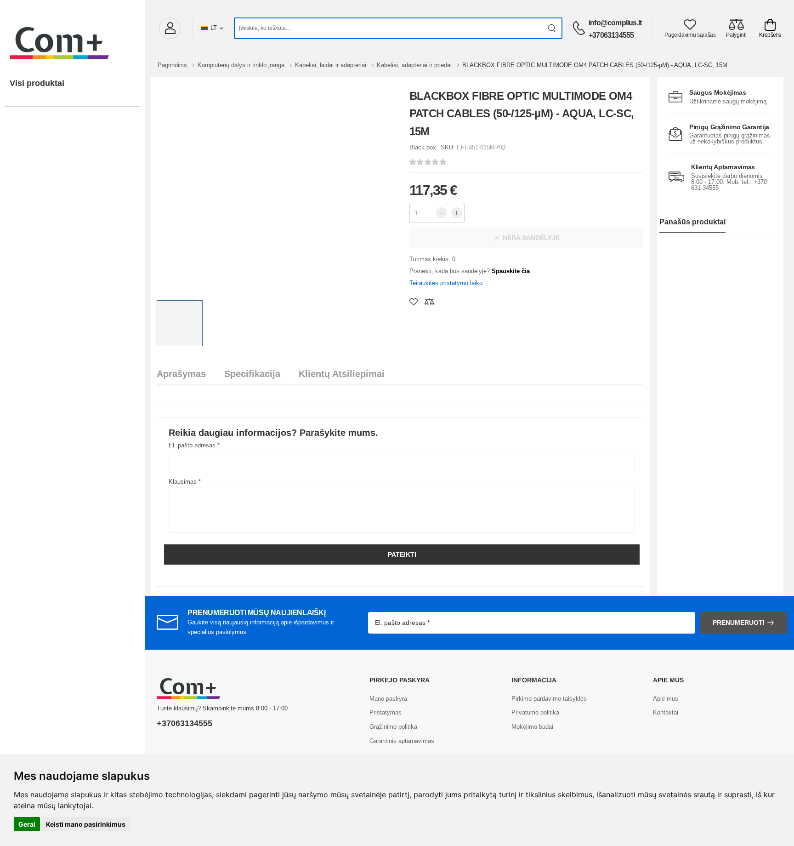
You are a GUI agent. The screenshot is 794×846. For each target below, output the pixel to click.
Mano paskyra (388, 698)
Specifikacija (252, 374)
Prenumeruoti (739, 622)
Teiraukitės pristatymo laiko (445, 283)
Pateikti (402, 554)
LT (213, 27)
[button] (169, 28)
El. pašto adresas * (194, 445)
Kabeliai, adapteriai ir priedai (415, 65)
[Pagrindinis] (72, 34)
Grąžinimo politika (393, 726)
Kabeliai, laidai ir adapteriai (331, 65)
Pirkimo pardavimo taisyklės (549, 698)
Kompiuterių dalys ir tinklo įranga (242, 65)
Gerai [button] (26, 824)
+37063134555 (611, 35)
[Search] (552, 28)
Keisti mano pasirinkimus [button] (85, 824)
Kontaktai (665, 712)
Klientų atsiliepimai (342, 374)
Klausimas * (185, 481)
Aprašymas (181, 374)
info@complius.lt (615, 23)
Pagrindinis (173, 65)
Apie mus (665, 698)
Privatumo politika (535, 712)
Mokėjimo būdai (532, 726)
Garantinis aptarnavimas (401, 740)
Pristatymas (385, 712)
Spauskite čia (511, 271)
